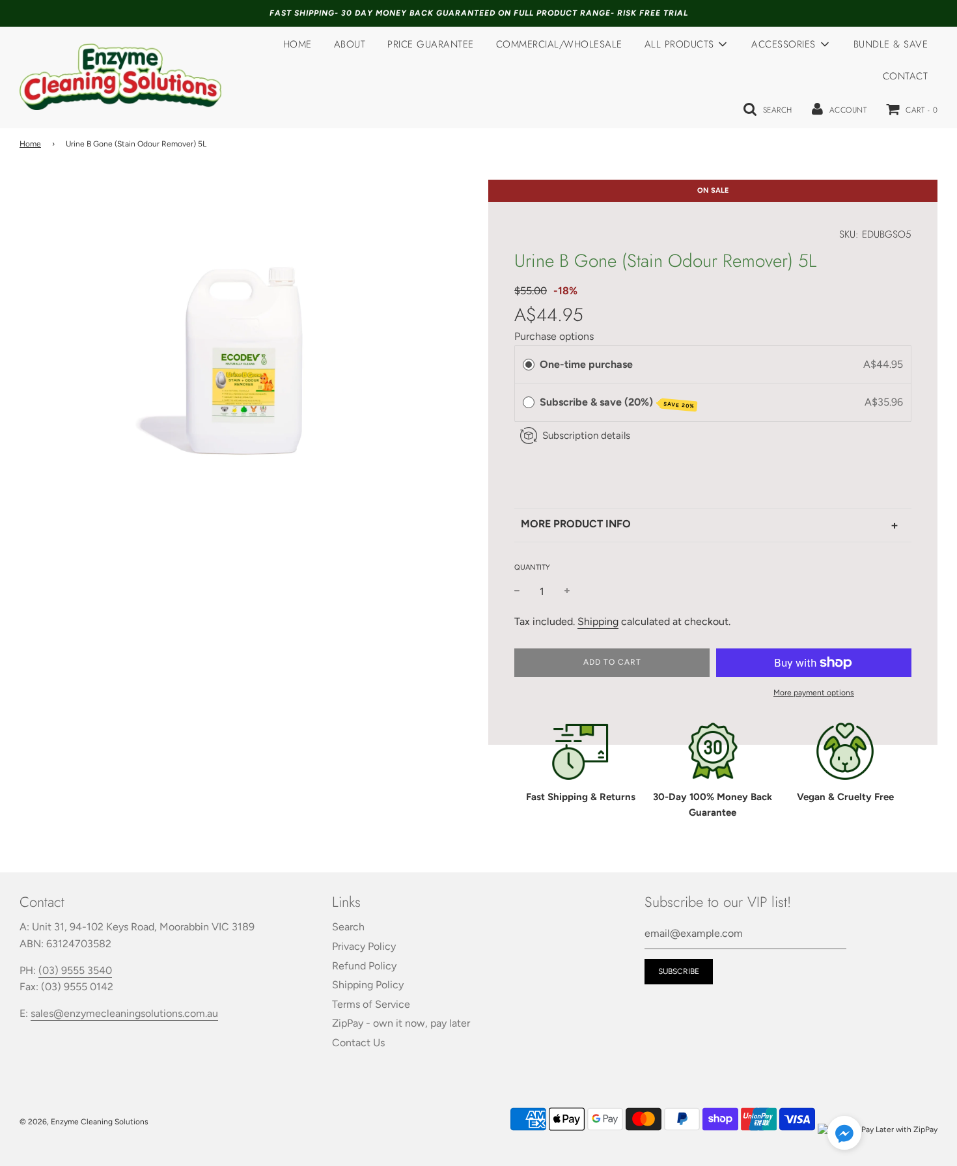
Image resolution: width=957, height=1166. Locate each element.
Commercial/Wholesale (559, 44)
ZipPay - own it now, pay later (401, 1023)
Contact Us (358, 1042)
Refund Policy (364, 966)
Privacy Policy (364, 946)
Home (297, 44)
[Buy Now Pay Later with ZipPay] (877, 1129)
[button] (844, 1135)
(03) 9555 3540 (75, 970)
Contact (905, 76)
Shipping (597, 621)
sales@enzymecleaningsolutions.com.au (124, 1013)
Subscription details (586, 435)
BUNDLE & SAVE (890, 44)
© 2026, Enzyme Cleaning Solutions (84, 1121)
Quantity (532, 567)
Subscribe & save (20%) (617, 402)
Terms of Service (371, 1004)
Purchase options (554, 336)
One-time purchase (586, 364)
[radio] (528, 364)
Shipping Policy (368, 985)
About (350, 44)
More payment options (813, 692)
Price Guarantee (430, 44)
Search (348, 927)
